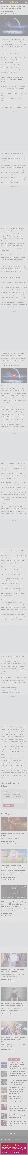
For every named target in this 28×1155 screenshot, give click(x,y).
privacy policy (20, 1149)
